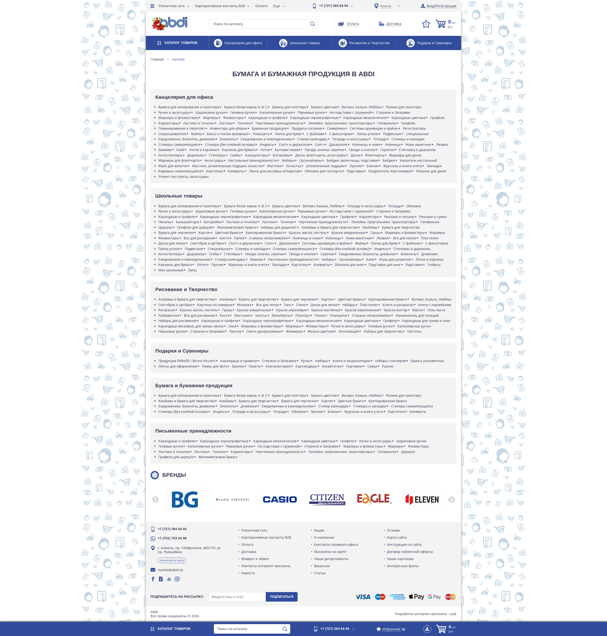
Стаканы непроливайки (268, 238)
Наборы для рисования (177, 320)
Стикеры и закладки (407, 139)
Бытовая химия (287, 149)
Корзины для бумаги (239, 149)
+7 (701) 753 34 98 (172, 538)
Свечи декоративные (263, 331)
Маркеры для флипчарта (179, 160)
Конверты (236, 171)
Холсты (261, 315)
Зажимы (165, 149)
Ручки (305, 360)
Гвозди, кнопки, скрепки (324, 149)
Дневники (429, 254)
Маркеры (210, 117)
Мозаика (244, 304)
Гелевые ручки (242, 112)
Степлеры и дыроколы (417, 149)
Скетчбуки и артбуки (207, 243)
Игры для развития (395, 259)
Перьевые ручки (311, 112)
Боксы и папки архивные (227, 134)
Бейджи (388, 160)
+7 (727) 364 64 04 (333, 6)
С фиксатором (340, 134)
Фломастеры (233, 117)
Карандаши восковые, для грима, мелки (191, 326)
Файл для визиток (173, 166)
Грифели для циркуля (194, 227)
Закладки (434, 166)
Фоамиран (294, 331)
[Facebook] (153, 579)
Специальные (417, 134)
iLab (453, 614)
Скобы (235, 155)
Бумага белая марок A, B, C (245, 107)
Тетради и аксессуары (350, 139)
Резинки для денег (431, 171)
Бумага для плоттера (289, 107)
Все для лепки (404, 238)
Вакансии (322, 566)
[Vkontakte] (161, 579)
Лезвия (442, 144)
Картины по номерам (214, 304)
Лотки (265, 149)
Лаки (232, 326)
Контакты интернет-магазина (265, 566)
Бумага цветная (324, 107)
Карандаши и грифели (266, 117)
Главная (157, 59)
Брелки (238, 366)
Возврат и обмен (255, 558)
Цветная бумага (228, 232)
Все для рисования (199, 238)
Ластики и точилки (198, 123)
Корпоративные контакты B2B (220, 6)
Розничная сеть (172, 6)
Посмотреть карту (172, 560)
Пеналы (164, 222)
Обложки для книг (349, 264)
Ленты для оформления (177, 366)
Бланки (372, 166)
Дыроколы (195, 155)
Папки (239, 238)
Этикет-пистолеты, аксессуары (183, 176)
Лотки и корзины (203, 149)
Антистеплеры (170, 155)
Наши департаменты (331, 558)
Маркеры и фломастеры (178, 117)
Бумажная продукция (269, 128)
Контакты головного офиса (336, 544)
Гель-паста (436, 310)
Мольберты (281, 315)
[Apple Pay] (416, 597)
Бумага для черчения (176, 232)
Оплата (261, 6)
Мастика (274, 166)
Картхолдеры (306, 366)
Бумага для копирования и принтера (188, 107)
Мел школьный (170, 270)
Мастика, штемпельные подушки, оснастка (227, 166)
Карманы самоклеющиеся (179, 171)
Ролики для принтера (403, 107)
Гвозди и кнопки (362, 149)
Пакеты (255, 366)
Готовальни (386, 123)
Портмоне (354, 366)
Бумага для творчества (401, 227)
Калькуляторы (256, 155)
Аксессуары (213, 160)
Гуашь (375, 232)
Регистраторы (414, 128)
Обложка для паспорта (323, 171)
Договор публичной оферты (410, 551)
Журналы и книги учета (402, 166)
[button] (155, 499)
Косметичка (331, 366)
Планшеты (261, 134)
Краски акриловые (291, 310)
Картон (204, 232)
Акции (319, 530)
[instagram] (177, 579)
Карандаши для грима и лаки (426, 320)
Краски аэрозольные (362, 310)
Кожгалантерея (278, 366)
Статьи (320, 573)
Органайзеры (310, 160)
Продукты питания (306, 128)
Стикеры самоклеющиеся (179, 144)
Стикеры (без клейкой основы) (230, 144)
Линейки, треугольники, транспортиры (340, 123)
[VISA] (362, 597)
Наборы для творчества (383, 331)
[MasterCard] (450, 597)
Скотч (319, 144)
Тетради (380, 139)
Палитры (302, 315)
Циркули (165, 227)
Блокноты (228, 139)
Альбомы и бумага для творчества (330, 227)
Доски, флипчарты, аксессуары (320, 155)
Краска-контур (396, 310)
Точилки (244, 123)
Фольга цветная (321, 331)
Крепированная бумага (265, 232)
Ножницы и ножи (366, 144)
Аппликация (349, 331)
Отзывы (393, 530)
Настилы (414, 331)
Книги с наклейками (434, 304)
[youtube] (169, 579)
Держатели (338, 144)
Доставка (248, 551)
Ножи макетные (418, 144)
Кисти (224, 238)
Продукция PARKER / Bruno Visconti (187, 360)
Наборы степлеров (390, 360)
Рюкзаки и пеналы (399, 216)
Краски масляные (325, 310)
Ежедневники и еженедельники (267, 139)
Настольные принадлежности (252, 160)
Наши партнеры (400, 558)
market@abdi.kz (170, 570)
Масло (417, 310)
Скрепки (387, 149)
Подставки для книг (385, 264)
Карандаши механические (365, 117)
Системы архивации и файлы (374, 128)
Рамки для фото (214, 366)
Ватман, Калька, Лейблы (361, 107)
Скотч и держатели (294, 144)
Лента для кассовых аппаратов (274, 171)
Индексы (267, 144)
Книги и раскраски (397, 304)
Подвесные (392, 134)
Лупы (192, 270)
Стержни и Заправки (393, 112)
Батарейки (281, 155)
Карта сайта (397, 537)
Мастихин (242, 315)
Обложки (413, 206)
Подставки (355, 171)
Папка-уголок (367, 134)
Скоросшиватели (172, 134)
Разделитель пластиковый (390, 171)
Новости (248, 573)
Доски (355, 155)
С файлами (315, 134)
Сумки (372, 366)
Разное (387, 366)
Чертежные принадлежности (280, 123)
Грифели (437, 117)
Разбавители (168, 315)
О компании (324, 537)
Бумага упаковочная (427, 360)
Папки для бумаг (288, 134)
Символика (336, 128)
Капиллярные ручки (276, 112)
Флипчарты (374, 155)
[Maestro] (380, 597)
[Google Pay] (434, 597)
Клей (180, 149)
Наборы (288, 160)
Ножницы (393, 144)
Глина (301, 304)
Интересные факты (403, 566)
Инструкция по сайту (404, 544)
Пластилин (430, 238)
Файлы (196, 134)
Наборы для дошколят (279, 227)
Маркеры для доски (405, 155)
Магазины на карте (330, 551)
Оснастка (293, 166)
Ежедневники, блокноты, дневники (186, 139)
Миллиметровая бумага (236, 227)
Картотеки (214, 171)
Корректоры (168, 123)
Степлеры (217, 155)
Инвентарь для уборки (228, 128)
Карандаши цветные (408, 117)
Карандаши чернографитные (314, 117)
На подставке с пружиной (351, 112)
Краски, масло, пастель (307, 232)
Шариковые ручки (210, 112)
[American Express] (397, 597)
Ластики (226, 123)
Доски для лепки (171, 243)
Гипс (287, 304)
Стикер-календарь (312, 139)
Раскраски (166, 310)
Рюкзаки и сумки (432, 216)
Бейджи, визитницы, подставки (352, 160)
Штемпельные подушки (325, 166)
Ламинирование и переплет (181, 128)
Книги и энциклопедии (351, 360)
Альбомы (370, 227)
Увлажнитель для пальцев (417, 315)
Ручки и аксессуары (174, 112)
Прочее (355, 166)
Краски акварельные (348, 232)
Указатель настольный (418, 160)
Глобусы (434, 264)
